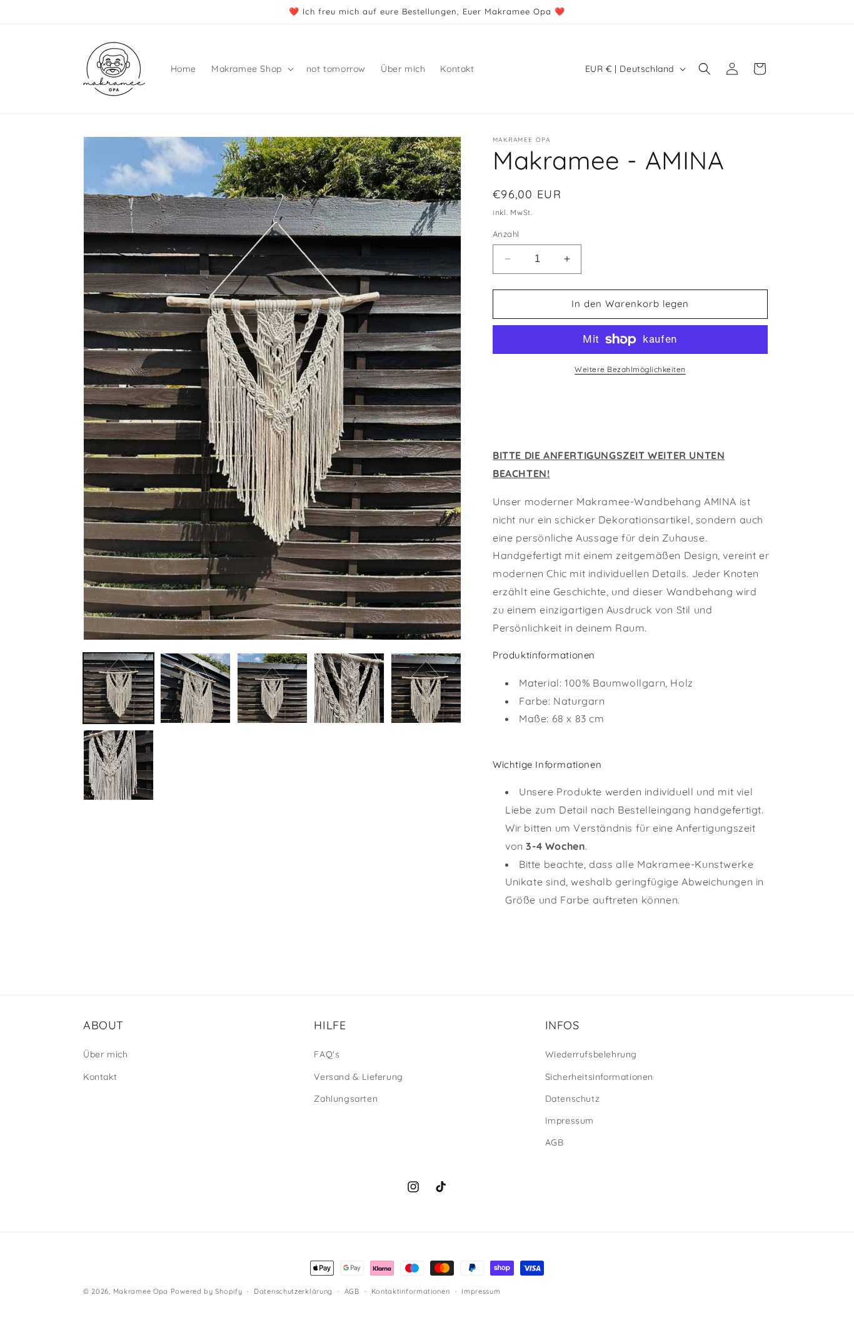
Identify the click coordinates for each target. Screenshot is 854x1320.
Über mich (105, 1055)
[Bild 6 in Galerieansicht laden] (118, 765)
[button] (251, 69)
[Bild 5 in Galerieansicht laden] (426, 688)
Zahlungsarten (346, 1098)
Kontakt (100, 1076)
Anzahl (506, 234)
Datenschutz (572, 1098)
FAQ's (326, 1055)
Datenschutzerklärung (293, 1290)
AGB (554, 1142)
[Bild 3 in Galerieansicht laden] (272, 688)
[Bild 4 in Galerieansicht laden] (349, 688)
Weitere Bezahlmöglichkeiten (630, 369)
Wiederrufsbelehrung (591, 1055)
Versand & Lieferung (358, 1076)
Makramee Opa (140, 1291)
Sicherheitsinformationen (599, 1076)
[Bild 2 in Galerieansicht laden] (195, 688)
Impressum (569, 1120)
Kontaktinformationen (410, 1290)
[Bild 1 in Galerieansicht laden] (118, 688)
